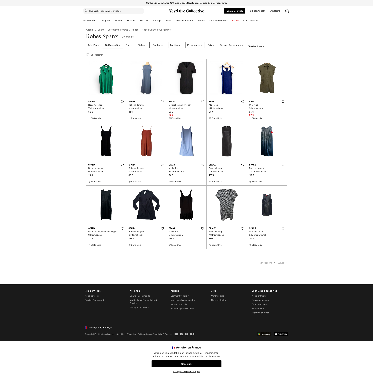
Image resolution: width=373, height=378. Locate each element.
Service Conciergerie (95, 300)
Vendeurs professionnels (182, 308)
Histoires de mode (260, 312)
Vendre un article (235, 10)
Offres (235, 20)
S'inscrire (275, 10)
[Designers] (112, 20)
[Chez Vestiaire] (260, 20)
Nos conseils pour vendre (182, 300)
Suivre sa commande (140, 295)
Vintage (157, 20)
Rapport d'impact (260, 304)
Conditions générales (126, 334)
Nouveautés (89, 20)
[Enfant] (207, 20)
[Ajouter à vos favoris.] (122, 102)
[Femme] (125, 20)
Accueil (90, 29)
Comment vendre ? (179, 295)
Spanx (100, 29)
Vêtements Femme (118, 29)
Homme (131, 20)
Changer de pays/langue (186, 371)
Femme (119, 20)
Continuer (186, 364)
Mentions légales (106, 334)
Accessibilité (90, 334)
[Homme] (137, 20)
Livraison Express (218, 20)
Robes (134, 29)
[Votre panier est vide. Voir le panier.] (287, 11)
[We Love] (151, 20)
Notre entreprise (260, 295)
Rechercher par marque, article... (105, 10)
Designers (105, 20)
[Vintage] (163, 20)
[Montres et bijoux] (196, 20)
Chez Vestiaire (250, 20)
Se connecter (257, 10)
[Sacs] (173, 20)
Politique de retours (139, 307)
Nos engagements (260, 300)
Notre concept (91, 295)
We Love (144, 20)
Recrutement (258, 308)
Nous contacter (218, 300)
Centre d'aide (217, 295)
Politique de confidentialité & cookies (155, 334)
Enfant (201, 20)
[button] (287, 11)
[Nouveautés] (97, 20)
